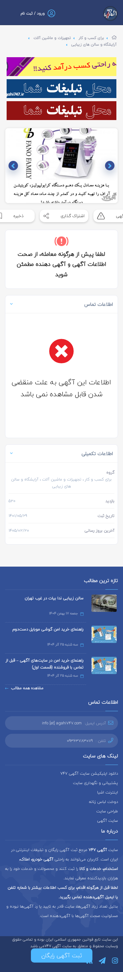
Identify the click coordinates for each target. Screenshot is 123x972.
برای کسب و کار (91, 38)
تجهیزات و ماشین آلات (52, 38)
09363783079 (80, 740)
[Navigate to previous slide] (109, 165)
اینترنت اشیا (107, 792)
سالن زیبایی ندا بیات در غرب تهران (54, 598)
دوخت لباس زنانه (103, 801)
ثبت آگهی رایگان (62, 955)
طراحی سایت (107, 811)
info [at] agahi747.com (62, 723)
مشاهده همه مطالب (27, 688)
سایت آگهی (107, 820)
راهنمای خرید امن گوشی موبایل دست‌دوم (48, 629)
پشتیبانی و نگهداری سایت (95, 782)
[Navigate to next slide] (13, 165)
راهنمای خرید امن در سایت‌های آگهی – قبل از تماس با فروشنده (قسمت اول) (45, 664)
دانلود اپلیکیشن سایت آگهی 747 (89, 773)
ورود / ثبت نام (32, 13)
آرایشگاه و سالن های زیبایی (94, 44)
